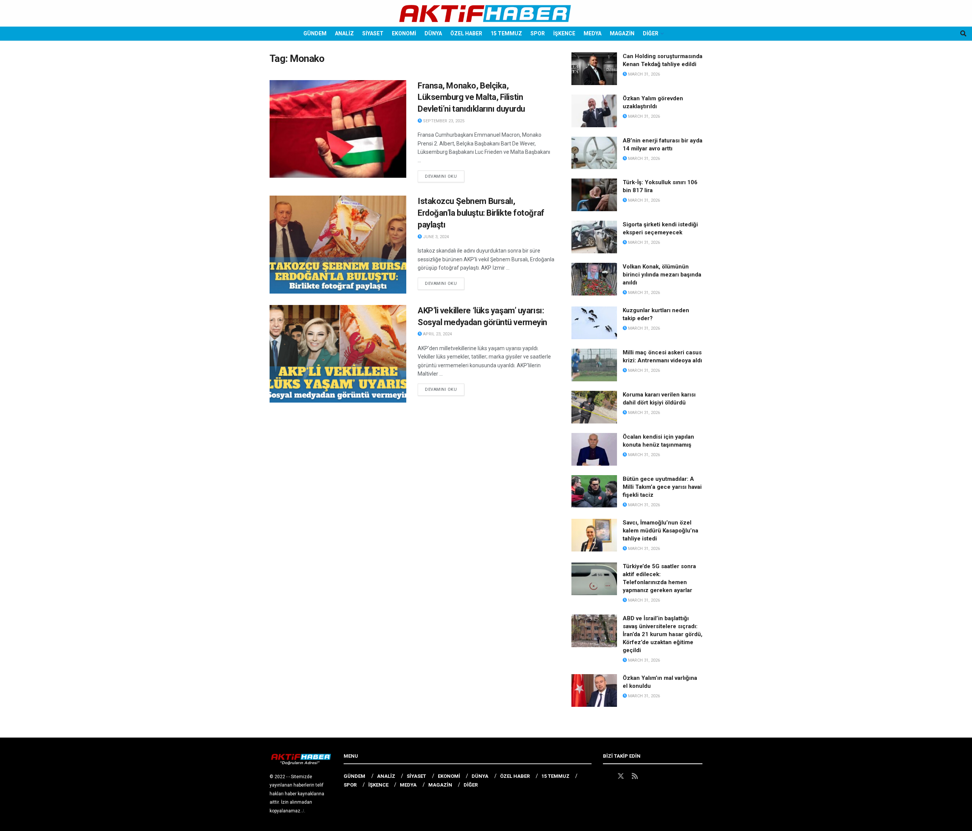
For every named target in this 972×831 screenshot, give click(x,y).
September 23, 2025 (443, 120)
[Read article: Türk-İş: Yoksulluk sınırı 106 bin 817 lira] (594, 195)
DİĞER (650, 33)
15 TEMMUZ (506, 33)
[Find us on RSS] (635, 776)
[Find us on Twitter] (620, 776)
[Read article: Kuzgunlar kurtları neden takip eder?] (594, 322)
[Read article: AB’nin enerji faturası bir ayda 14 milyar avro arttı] (594, 153)
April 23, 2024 (437, 334)
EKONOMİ (404, 33)
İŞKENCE (564, 33)
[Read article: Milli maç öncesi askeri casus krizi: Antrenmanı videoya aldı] (594, 365)
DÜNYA (433, 33)
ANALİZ (344, 33)
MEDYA (592, 33)
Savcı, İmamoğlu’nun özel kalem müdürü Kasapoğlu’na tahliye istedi (660, 530)
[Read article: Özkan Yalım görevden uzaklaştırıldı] (594, 111)
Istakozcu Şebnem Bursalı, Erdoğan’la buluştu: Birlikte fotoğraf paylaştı (481, 212)
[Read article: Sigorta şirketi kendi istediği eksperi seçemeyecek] (594, 237)
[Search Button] (963, 34)
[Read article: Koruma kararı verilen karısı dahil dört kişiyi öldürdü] (594, 407)
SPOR (537, 33)
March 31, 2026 (643, 74)
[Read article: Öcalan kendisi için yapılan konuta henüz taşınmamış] (594, 449)
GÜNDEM (315, 33)
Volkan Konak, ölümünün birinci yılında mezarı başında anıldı (662, 274)
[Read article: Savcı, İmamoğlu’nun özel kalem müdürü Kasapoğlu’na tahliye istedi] (594, 535)
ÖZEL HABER (466, 33)
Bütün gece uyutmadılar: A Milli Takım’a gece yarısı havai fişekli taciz (662, 487)
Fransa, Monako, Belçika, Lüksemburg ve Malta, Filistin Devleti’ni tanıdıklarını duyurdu (471, 97)
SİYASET (372, 33)
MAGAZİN (622, 33)
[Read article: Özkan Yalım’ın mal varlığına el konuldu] (594, 690)
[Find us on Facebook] (606, 776)
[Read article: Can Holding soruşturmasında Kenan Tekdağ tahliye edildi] (594, 68)
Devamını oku (444, 176)
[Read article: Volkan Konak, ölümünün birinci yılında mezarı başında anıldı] (594, 279)
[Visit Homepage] (486, 13)
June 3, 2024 (435, 236)
